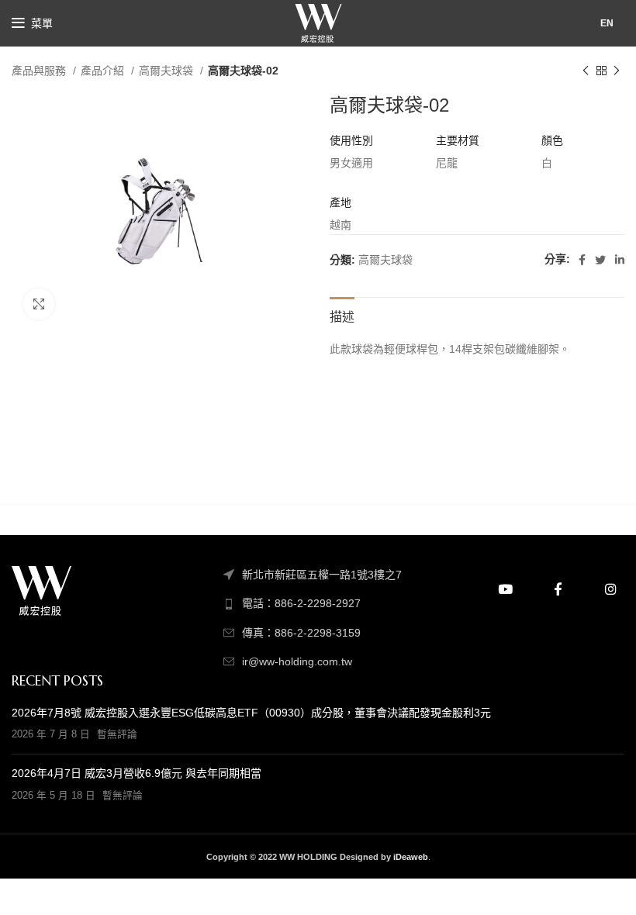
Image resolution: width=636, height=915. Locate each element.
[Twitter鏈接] (600, 260)
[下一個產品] (616, 71)
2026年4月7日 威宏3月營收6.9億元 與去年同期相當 (136, 773)
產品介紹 (104, 70)
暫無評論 (117, 734)
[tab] (342, 315)
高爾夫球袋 (167, 70)
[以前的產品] (585, 71)
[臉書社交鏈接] (582, 260)
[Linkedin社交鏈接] (619, 260)
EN (607, 23)
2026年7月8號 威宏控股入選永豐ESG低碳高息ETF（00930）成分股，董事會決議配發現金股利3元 (251, 712)
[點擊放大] (38, 303)
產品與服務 (40, 70)
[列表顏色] (317, 603)
